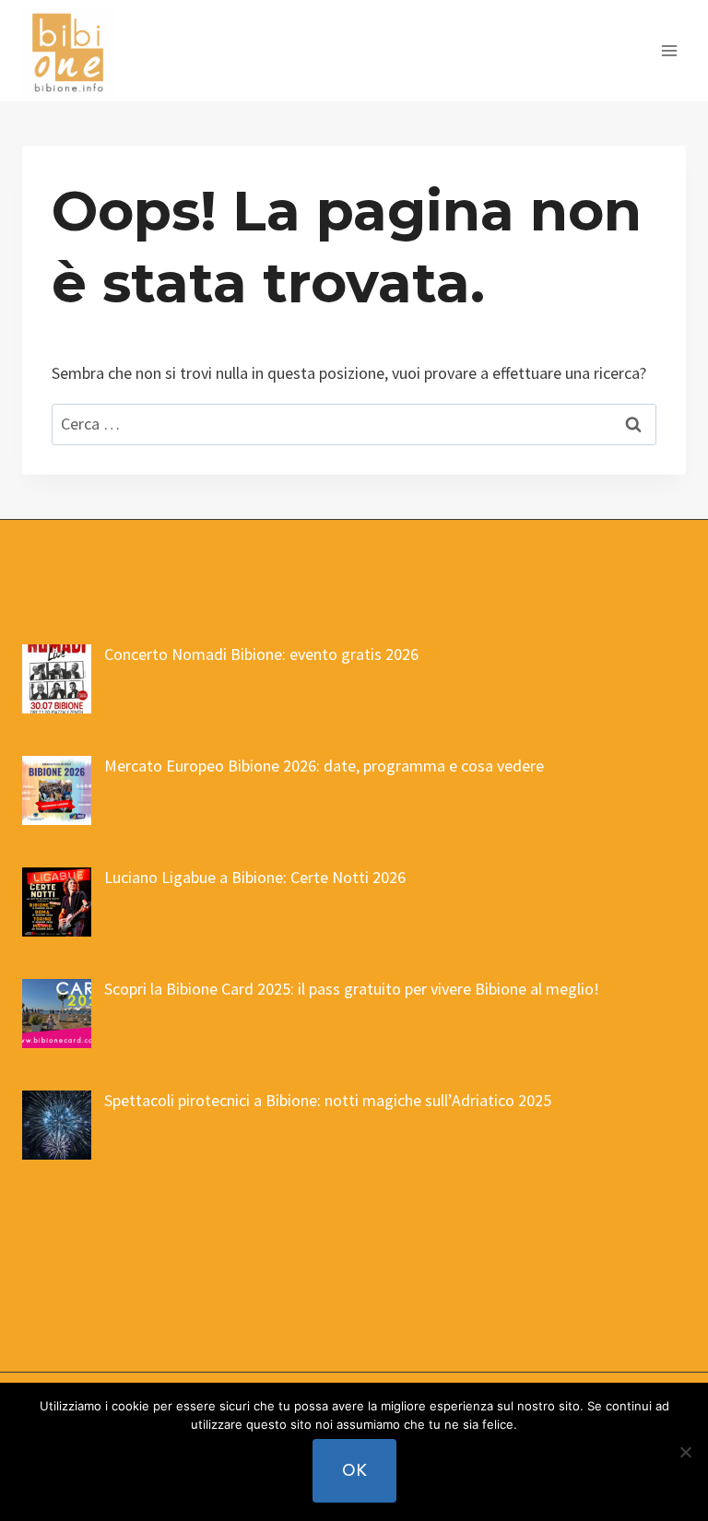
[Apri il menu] (669, 50)
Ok (354, 1469)
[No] (685, 1452)
